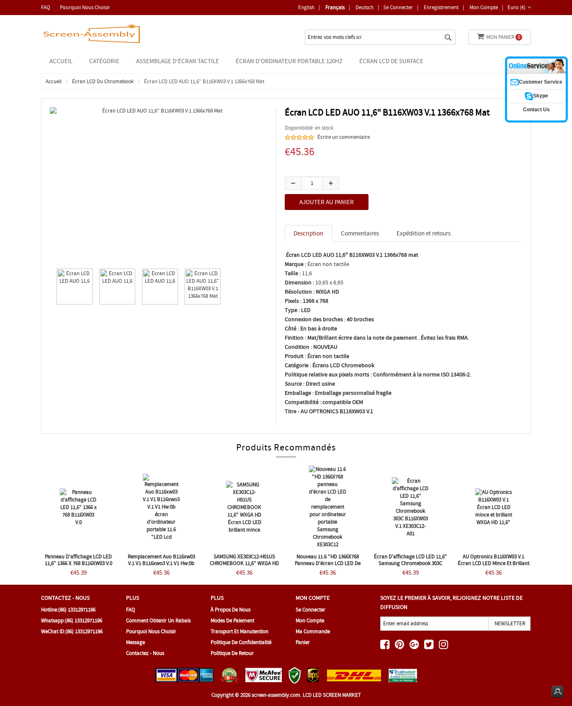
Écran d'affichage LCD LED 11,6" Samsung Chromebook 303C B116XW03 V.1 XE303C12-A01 (410, 563)
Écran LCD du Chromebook (103, 81)
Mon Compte (483, 7)
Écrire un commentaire (343, 137)
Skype (540, 96)
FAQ (45, 7)
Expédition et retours (424, 233)
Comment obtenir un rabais (158, 620)
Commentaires (360, 233)
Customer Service (540, 82)
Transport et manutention (239, 631)
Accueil (60, 61)
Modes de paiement (232, 620)
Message (135, 642)
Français (335, 7)
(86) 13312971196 (76, 609)
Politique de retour (232, 653)
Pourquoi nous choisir (85, 7)
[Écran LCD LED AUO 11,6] (72, 286)
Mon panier (503, 37)
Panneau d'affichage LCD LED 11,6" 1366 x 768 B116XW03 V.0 (78, 560)
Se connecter (398, 7)
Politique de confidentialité (241, 642)
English (306, 7)
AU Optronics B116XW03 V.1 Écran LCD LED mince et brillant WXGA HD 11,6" (493, 563)
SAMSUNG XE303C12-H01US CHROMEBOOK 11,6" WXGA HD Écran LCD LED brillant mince (244, 563)
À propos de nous (230, 609)
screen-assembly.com (276, 694)
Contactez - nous (145, 653)
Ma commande (313, 631)
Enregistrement (441, 7)
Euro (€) (517, 7)
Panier (303, 642)
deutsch (365, 7)
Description (308, 233)
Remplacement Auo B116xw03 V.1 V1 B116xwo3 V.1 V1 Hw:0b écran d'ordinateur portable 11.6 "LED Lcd (161, 566)
